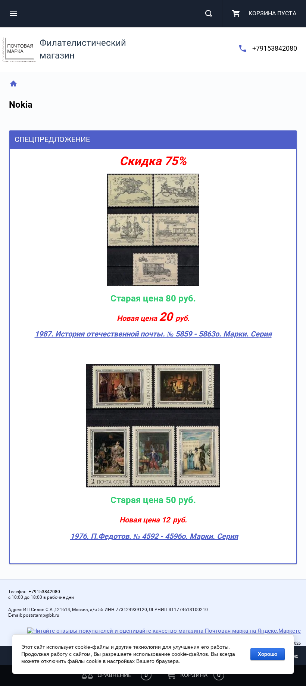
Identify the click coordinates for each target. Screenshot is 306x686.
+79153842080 (274, 48)
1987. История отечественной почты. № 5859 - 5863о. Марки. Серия (153, 333)
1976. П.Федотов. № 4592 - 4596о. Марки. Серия (154, 536)
